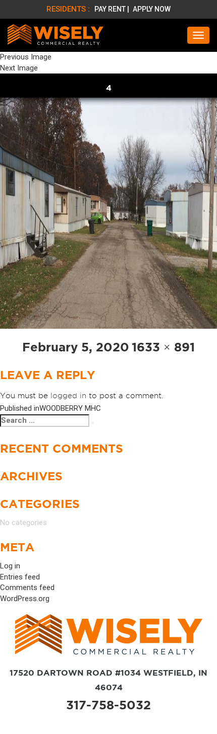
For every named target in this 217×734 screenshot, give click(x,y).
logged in (68, 396)
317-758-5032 (108, 705)
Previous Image (25, 56)
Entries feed (20, 576)
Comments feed (27, 587)
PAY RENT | (112, 9)
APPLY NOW (152, 9)
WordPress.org (24, 598)
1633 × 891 (163, 347)
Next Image (19, 67)
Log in (10, 565)
